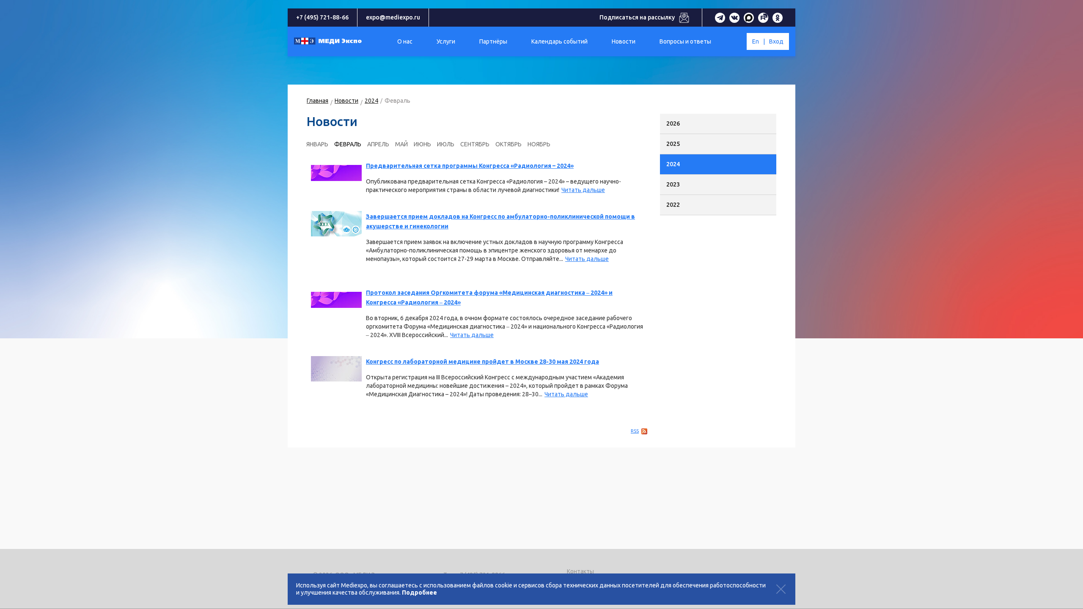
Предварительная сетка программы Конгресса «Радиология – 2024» (470, 165)
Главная (317, 100)
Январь (317, 144)
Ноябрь (539, 144)
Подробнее (419, 592)
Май (401, 144)
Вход (776, 41)
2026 (673, 123)
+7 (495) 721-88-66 (322, 17)
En (755, 41)
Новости (346, 100)
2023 (673, 184)
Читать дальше (583, 190)
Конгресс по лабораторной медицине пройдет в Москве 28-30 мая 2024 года (482, 361)
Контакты (580, 571)
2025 (673, 143)
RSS (635, 430)
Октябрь (508, 144)
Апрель (378, 144)
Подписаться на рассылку (637, 17)
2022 (673, 204)
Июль (445, 144)
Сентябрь (474, 144)
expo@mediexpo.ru (393, 17)
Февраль (347, 144)
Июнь (422, 144)
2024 (371, 100)
